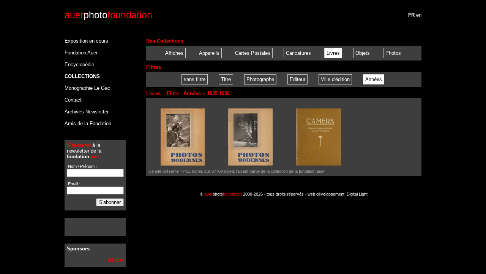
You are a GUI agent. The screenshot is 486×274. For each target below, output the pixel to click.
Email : (73, 184)
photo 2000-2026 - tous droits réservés (254, 194)
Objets (362, 53)
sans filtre (194, 79)
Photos (393, 53)
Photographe (260, 79)
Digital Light (357, 194)
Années (373, 79)
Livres (333, 53)
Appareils (209, 53)
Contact (73, 100)
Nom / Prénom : (82, 166)
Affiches (174, 53)
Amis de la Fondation (88, 123)
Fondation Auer (81, 53)
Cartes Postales (252, 53)
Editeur (297, 79)
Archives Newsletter (87, 112)
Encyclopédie (79, 64)
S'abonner (110, 202)
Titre (226, 79)
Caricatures (298, 53)
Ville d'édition (335, 79)
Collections (82, 76)
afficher (115, 260)
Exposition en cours (86, 41)
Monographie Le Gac (87, 88)
